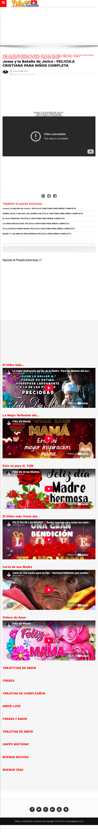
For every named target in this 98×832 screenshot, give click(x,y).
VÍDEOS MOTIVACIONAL (30, 58)
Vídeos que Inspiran (50, 58)
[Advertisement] (49, 26)
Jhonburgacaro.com (74, 821)
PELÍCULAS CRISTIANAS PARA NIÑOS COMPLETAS (51, 57)
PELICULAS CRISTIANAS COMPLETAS (56, 55)
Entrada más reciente (85, 250)
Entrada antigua (11, 250)
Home (5, 55)
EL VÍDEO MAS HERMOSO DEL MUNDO (24, 55)
